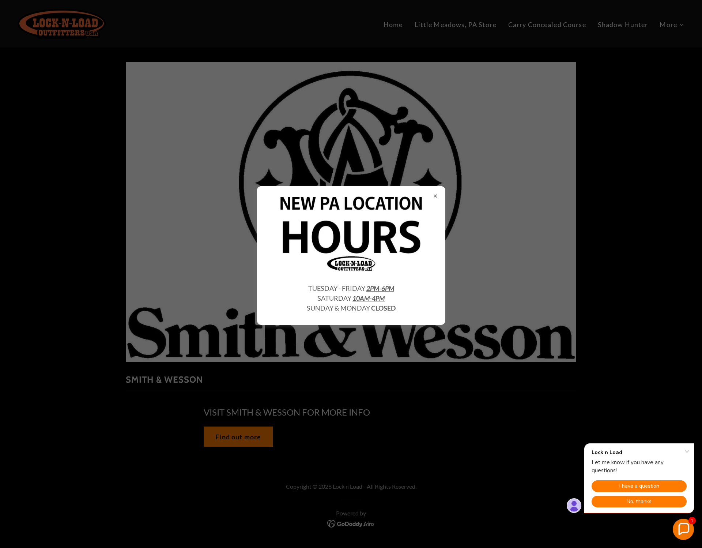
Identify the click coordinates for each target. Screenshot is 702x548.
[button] (683, 529)
